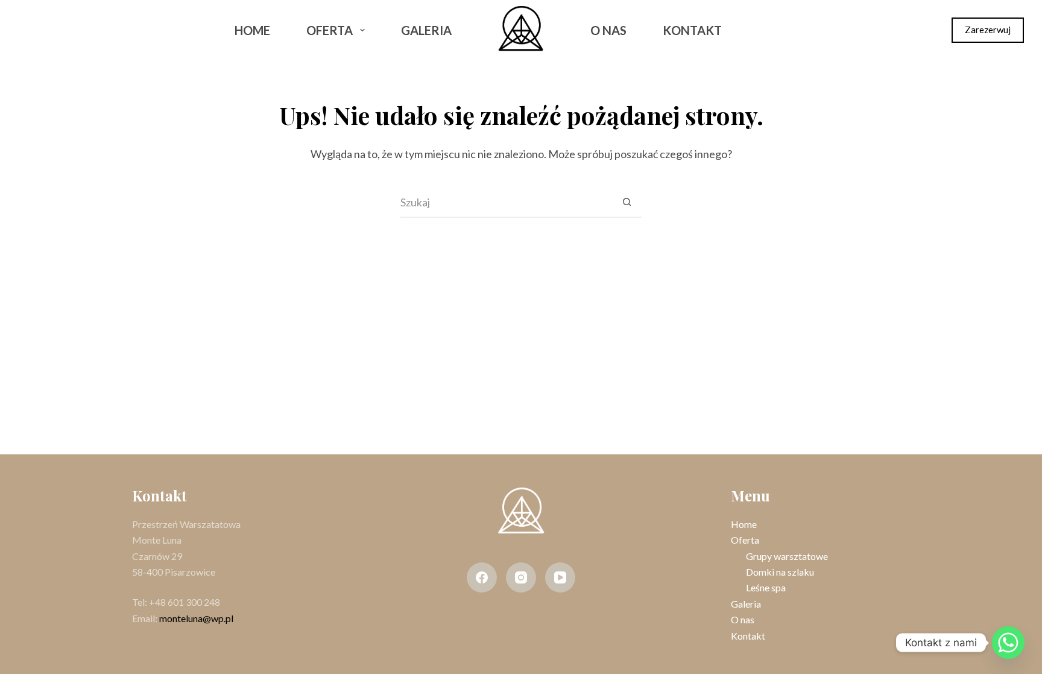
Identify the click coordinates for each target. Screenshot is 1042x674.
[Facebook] (29, 30)
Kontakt (692, 30)
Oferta (329, 30)
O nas (608, 30)
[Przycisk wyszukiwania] (626, 203)
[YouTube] (560, 577)
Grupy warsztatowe (787, 556)
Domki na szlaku (780, 571)
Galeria (426, 30)
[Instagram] (61, 30)
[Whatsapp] (1008, 642)
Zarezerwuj (988, 29)
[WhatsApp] (92, 30)
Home (252, 30)
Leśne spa (766, 587)
